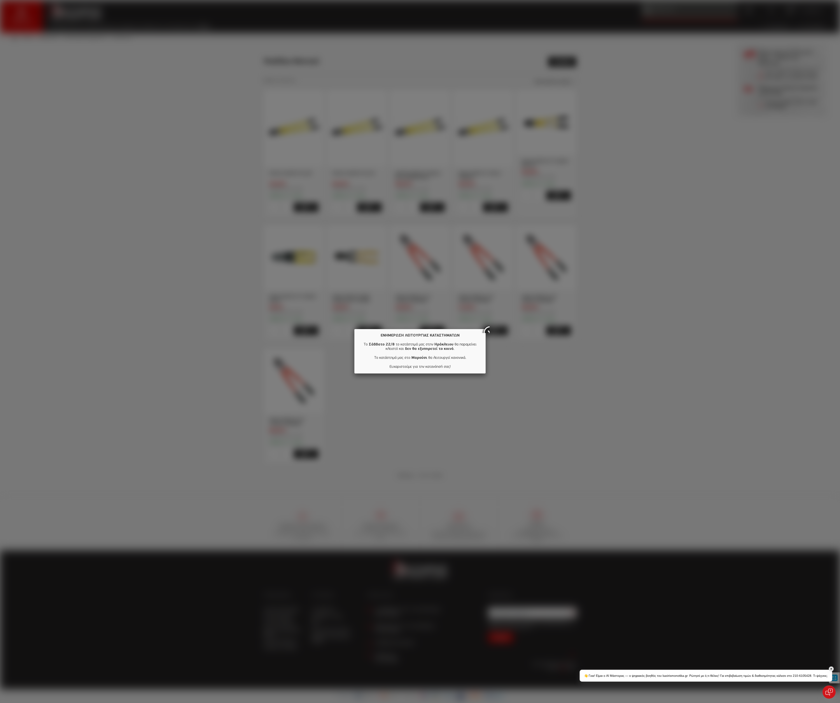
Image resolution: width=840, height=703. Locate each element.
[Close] (486, 329)
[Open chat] (829, 692)
